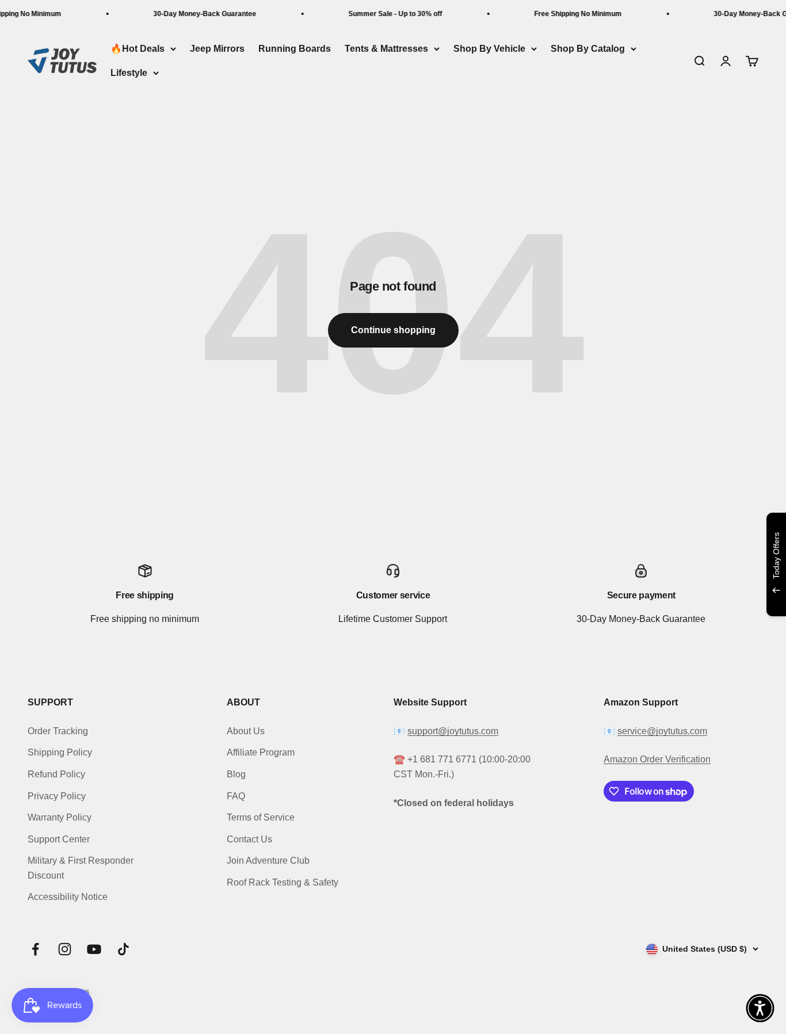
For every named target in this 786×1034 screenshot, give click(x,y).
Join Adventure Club (268, 860)
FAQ (236, 796)
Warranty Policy (59, 817)
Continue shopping (393, 330)
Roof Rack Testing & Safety (282, 882)
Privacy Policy (57, 796)
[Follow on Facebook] (35, 949)
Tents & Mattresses (386, 49)
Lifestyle (128, 73)
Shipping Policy (60, 752)
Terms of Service (261, 817)
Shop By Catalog (588, 49)
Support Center (59, 839)
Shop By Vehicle (489, 49)
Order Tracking (58, 731)
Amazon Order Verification (657, 759)
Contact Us (249, 839)
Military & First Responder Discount (80, 868)
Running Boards (294, 49)
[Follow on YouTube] (94, 949)
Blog (236, 774)
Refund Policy (56, 774)
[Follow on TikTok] (123, 949)
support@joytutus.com (452, 731)
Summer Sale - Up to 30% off (386, 14)
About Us (246, 731)
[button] (760, 1008)
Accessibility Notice (68, 897)
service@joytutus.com (662, 731)
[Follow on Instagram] (65, 949)
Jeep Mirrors (217, 49)
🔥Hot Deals (137, 49)
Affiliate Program (261, 752)
